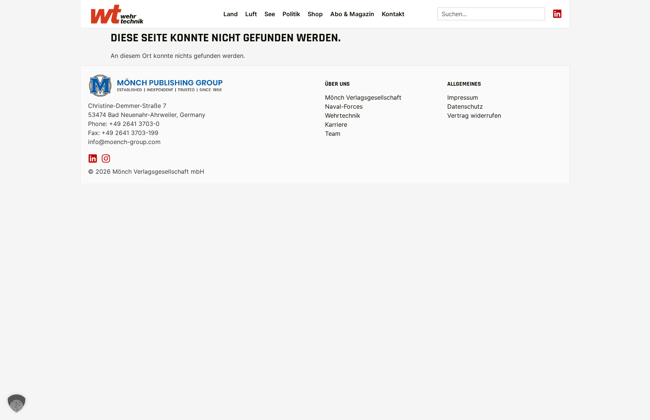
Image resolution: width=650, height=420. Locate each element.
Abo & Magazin (352, 14)
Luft (251, 14)
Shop (315, 14)
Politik (291, 14)
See (269, 14)
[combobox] (491, 14)
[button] (16, 403)
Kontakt (393, 14)
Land (230, 14)
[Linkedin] (557, 13)
